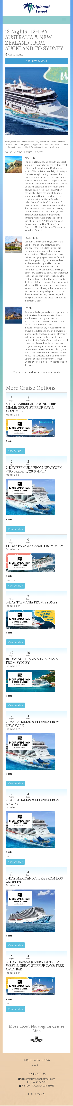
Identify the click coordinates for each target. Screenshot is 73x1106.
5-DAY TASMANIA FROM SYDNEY (32, 602)
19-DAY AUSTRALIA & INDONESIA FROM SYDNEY (32, 661)
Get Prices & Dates (36, 60)
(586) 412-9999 (38, 1082)
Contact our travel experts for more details (36, 372)
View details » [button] (15, 450)
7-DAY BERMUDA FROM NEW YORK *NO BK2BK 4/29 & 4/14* (34, 469)
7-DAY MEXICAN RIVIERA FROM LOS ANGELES (34, 880)
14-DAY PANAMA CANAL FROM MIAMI (35, 546)
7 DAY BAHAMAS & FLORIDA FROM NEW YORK (33, 724)
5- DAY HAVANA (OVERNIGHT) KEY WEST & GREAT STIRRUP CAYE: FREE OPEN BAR (35, 965)
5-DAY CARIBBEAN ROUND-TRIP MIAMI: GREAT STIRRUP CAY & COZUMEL (31, 407)
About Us (36, 1065)
